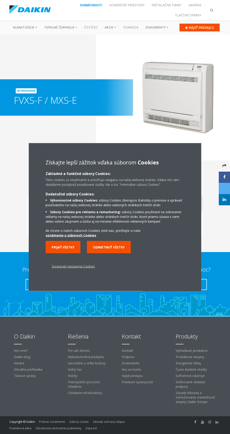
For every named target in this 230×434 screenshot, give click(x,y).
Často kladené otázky (191, 369)
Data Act (91, 428)
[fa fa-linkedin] (217, 422)
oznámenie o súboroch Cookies (71, 235)
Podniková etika (20, 428)
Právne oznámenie (52, 422)
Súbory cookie (79, 422)
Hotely (72, 376)
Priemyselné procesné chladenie (84, 384)
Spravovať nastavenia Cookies (73, 266)
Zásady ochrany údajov (109, 422)
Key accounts (131, 369)
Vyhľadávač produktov (192, 350)
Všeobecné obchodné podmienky (58, 428)
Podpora (128, 357)
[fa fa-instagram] (209, 422)
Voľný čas (75, 369)
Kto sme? (21, 350)
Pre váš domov (79, 350)
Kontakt (127, 350)
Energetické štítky (188, 363)
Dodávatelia (130, 363)
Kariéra (19, 363)
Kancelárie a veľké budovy (87, 363)
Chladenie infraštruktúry (85, 393)
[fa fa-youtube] (202, 422)
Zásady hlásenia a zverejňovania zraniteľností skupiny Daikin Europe (195, 397)
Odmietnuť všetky (109, 247)
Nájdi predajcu (132, 376)
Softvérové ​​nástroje (190, 376)
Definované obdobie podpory (190, 384)
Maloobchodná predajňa (86, 357)
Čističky (90, 27)
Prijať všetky (63, 247)
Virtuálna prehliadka (28, 369)
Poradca (130, 27)
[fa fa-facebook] (195, 422)
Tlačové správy (25, 376)
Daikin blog (22, 357)
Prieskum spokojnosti (137, 382)
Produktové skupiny (190, 357)
